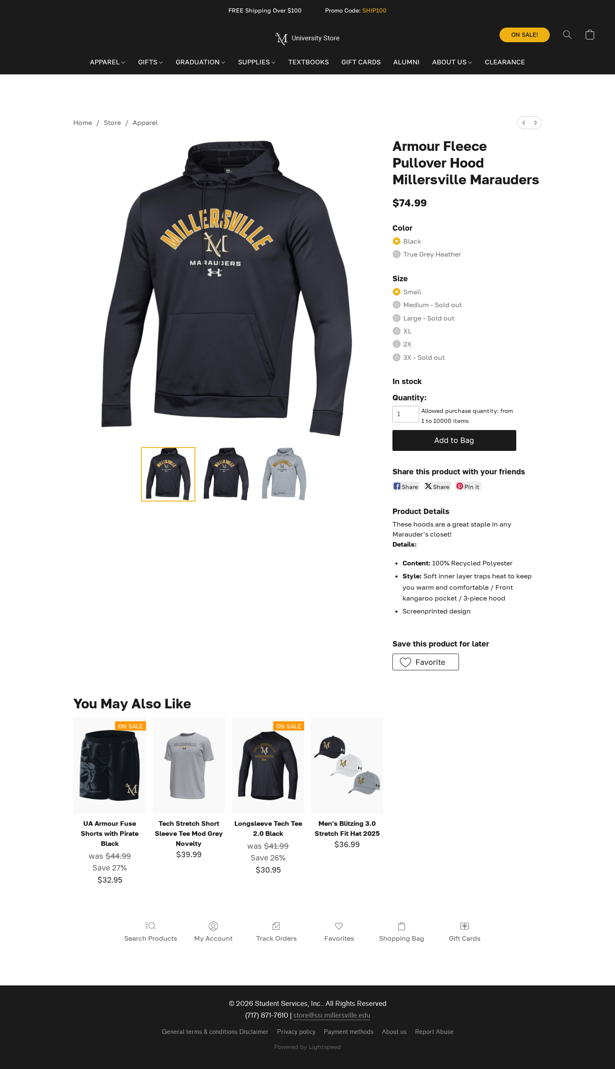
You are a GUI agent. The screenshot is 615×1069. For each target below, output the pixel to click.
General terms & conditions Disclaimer (215, 1032)
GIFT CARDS (361, 62)
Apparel (145, 122)
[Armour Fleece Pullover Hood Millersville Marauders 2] (284, 474)
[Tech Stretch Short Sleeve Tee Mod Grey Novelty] (189, 765)
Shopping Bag (401, 938)
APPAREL (105, 62)
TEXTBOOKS (308, 62)
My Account (213, 938)
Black (412, 241)
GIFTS (148, 62)
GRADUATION (198, 62)
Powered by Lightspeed (307, 1046)
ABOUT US (450, 62)
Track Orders (276, 938)
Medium (432, 304)
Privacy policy (296, 1032)
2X (407, 344)
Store (112, 122)
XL (407, 331)
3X (424, 357)
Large (428, 318)
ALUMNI (406, 62)
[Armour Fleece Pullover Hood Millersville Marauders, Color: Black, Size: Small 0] (168, 474)
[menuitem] (524, 123)
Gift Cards (464, 938)
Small (412, 292)
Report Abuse (434, 1032)
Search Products (150, 938)
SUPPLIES (255, 62)
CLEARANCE (505, 62)
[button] (307, 38)
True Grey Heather (432, 254)
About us (394, 1032)
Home (82, 122)
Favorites (339, 938)
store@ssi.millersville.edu (331, 1015)
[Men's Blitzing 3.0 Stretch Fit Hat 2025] (347, 765)
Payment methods (349, 1032)
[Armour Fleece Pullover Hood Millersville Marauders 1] (226, 474)
